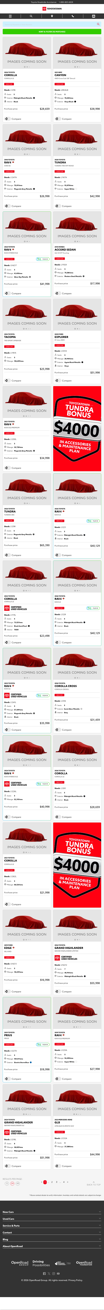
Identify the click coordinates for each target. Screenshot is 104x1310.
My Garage (93, 16)
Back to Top (94, 1185)
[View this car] (27, 53)
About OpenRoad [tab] (13, 1246)
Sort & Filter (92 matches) (52, 31)
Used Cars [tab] (8, 1218)
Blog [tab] (5, 1239)
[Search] (31, 16)
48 (18, 1183)
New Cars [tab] (8, 1212)
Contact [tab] (7, 1232)
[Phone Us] (72, 16)
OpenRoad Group (38, 1280)
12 (7, 1183)
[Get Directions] (52, 16)
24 (12, 1183)
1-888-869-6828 (66, 2)
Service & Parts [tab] (11, 1225)
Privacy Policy (75, 1280)
